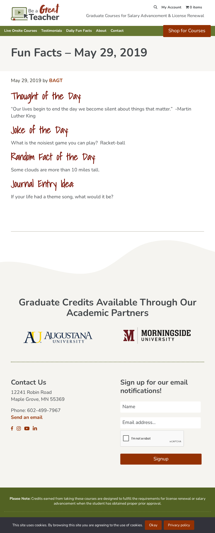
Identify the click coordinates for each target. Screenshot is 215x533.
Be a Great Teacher (40, 12)
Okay (153, 525)
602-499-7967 (44, 410)
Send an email (26, 417)
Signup (160, 459)
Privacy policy (179, 525)
